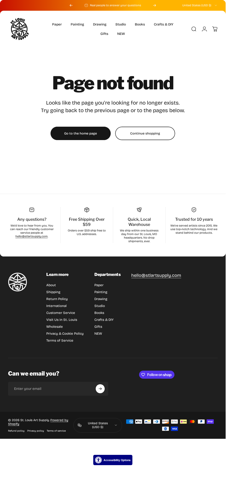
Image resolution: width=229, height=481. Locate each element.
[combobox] (200, 5)
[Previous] (71, 5)
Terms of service (56, 430)
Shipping (53, 292)
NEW (98, 334)
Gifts (98, 327)
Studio (99, 306)
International (56, 306)
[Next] (154, 5)
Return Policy (57, 299)
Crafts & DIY (104, 320)
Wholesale (54, 327)
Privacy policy (35, 430)
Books (99, 313)
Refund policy (16, 430)
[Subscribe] (100, 388)
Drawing (100, 299)
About (51, 285)
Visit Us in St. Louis (61, 320)
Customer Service (60, 313)
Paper (99, 285)
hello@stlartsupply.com (31, 236)
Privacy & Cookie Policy (65, 334)
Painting (100, 292)
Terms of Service (59, 340)
